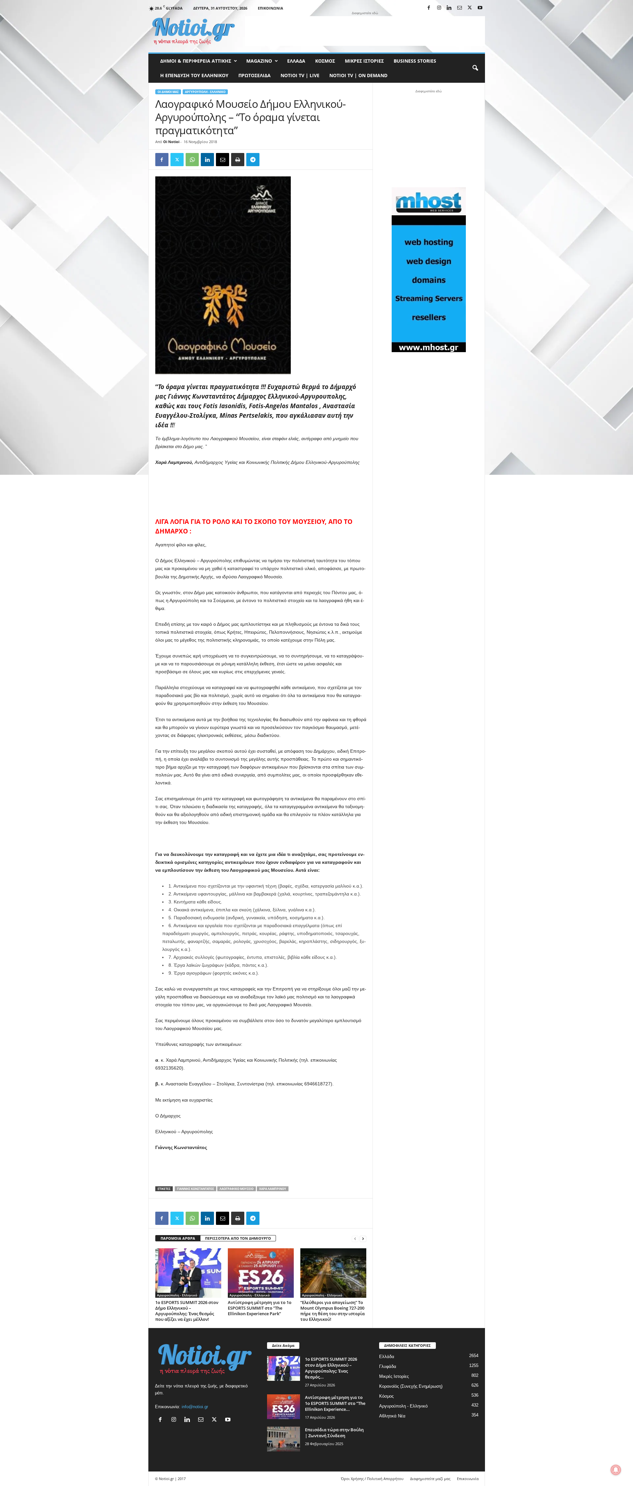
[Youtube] (480, 8)
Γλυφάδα (387, 1366)
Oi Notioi (171, 141)
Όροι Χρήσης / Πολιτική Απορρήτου (372, 1478)
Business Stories (415, 61)
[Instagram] (439, 8)
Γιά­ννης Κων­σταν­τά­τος (195, 1189)
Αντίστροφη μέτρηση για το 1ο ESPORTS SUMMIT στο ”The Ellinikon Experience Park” (259, 1308)
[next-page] (363, 1238)
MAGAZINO (259, 61)
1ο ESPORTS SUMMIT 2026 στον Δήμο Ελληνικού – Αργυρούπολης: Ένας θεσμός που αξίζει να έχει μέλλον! (186, 1310)
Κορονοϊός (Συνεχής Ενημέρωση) (410, 1386)
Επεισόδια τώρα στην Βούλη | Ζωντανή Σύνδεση (334, 1433)
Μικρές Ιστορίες (364, 61)
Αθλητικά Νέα (392, 1415)
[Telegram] (252, 159)
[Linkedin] (449, 8)
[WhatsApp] (192, 159)
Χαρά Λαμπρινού (272, 1189)
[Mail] (460, 8)
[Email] (222, 159)
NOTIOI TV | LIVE (300, 75)
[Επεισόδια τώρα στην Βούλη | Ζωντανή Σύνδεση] (283, 1439)
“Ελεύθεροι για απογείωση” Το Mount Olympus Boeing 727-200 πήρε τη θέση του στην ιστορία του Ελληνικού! (332, 1310)
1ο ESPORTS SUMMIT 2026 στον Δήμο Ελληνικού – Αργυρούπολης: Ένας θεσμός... (331, 1368)
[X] (470, 8)
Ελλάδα (296, 61)
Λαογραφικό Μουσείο (237, 1189)
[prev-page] (355, 1238)
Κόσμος (325, 61)
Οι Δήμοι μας (168, 92)
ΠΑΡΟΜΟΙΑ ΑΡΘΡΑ (178, 1238)
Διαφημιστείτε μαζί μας (430, 1478)
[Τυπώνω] (237, 159)
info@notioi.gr (195, 1406)
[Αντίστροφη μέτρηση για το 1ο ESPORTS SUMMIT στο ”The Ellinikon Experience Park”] (261, 1273)
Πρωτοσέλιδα (254, 75)
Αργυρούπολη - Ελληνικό (205, 92)
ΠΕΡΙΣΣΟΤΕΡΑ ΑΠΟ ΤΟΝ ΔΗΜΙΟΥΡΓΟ (238, 1238)
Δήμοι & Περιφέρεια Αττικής (195, 61)
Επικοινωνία (270, 8)
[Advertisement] (365, 31)
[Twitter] (177, 159)
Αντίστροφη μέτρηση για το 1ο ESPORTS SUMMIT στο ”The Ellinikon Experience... (335, 1403)
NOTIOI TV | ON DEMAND (358, 75)
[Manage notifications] (616, 1470)
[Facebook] (429, 8)
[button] (475, 68)
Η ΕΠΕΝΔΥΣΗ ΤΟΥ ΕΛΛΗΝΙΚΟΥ (194, 75)
